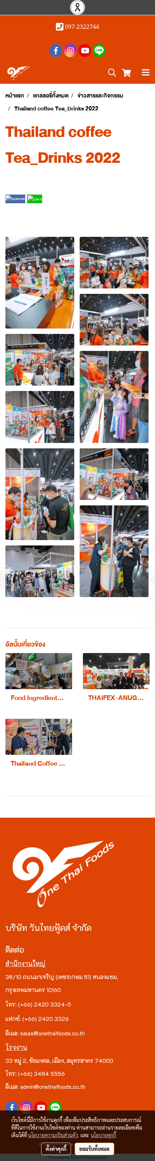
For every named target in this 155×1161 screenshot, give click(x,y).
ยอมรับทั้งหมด (94, 1148)
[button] (109, 73)
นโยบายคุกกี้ (103, 1135)
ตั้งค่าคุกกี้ (56, 1148)
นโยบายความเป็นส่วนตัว (53, 1135)
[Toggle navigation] (146, 73)
